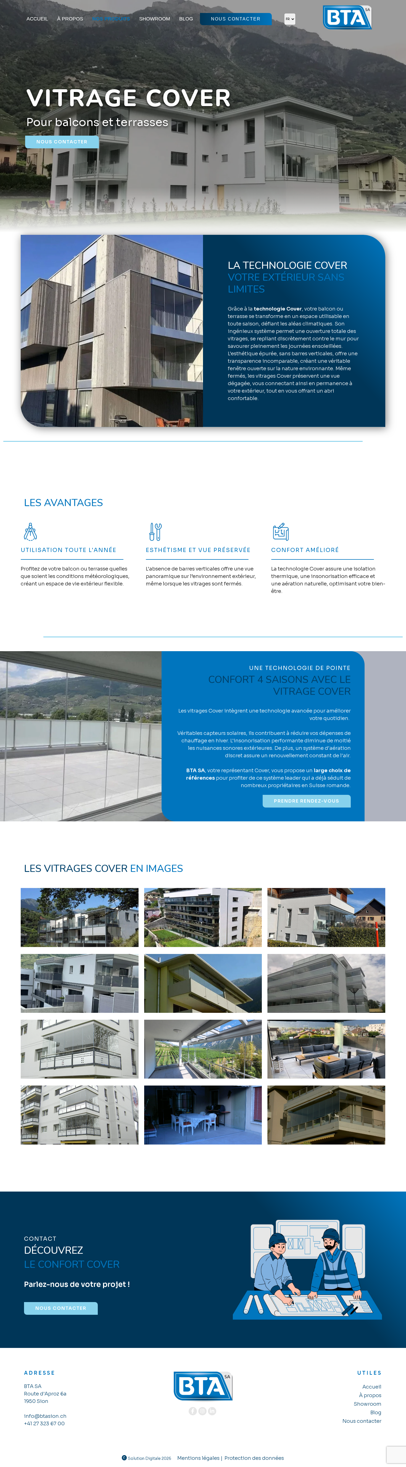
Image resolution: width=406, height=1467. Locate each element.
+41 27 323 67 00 (44, 1424)
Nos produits (111, 19)
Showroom (154, 19)
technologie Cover (278, 309)
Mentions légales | (200, 1458)
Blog (186, 19)
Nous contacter (236, 19)
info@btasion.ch (45, 1416)
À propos (70, 19)
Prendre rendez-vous (306, 801)
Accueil (37, 19)
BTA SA (195, 770)
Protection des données (254, 1458)
